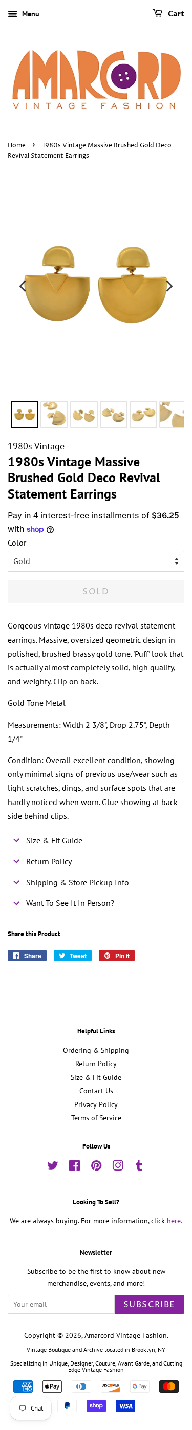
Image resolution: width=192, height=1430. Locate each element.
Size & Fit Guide (96, 1077)
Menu (29, 13)
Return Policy (96, 1063)
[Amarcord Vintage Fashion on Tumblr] (139, 1167)
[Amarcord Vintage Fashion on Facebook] (74, 1167)
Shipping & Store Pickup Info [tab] (77, 882)
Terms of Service (96, 1117)
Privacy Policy (96, 1104)
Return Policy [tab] (49, 861)
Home (17, 145)
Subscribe (149, 1304)
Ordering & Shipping (96, 1050)
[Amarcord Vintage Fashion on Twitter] (52, 1167)
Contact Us (96, 1090)
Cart (175, 14)
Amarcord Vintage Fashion (125, 1335)
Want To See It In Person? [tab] (70, 903)
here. (174, 1220)
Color (17, 542)
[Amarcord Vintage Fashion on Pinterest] (96, 1167)
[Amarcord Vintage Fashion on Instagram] (117, 1167)
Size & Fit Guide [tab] (54, 840)
